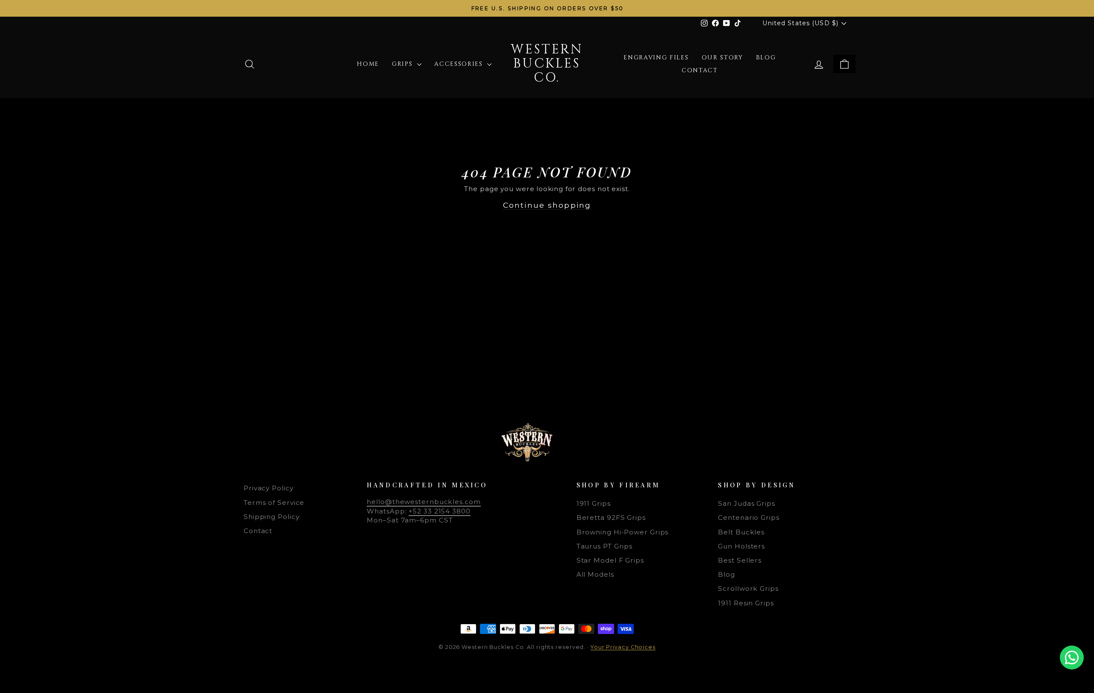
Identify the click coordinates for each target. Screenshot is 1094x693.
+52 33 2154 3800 (439, 511)
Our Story (722, 57)
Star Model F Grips (610, 560)
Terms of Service (274, 502)
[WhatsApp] (1072, 657)
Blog (766, 57)
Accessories (459, 64)
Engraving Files (655, 57)
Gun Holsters (741, 546)
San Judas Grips (746, 503)
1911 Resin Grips (745, 603)
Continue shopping (547, 205)
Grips (403, 64)
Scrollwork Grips (748, 588)
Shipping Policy (272, 517)
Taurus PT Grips (604, 546)
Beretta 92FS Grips (611, 517)
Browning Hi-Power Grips (622, 532)
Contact (700, 70)
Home (368, 64)
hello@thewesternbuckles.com (423, 502)
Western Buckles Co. (547, 63)
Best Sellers (740, 560)
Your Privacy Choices (623, 647)
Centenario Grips (748, 517)
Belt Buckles (741, 532)
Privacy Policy (269, 488)
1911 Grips (593, 503)
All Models (595, 574)
